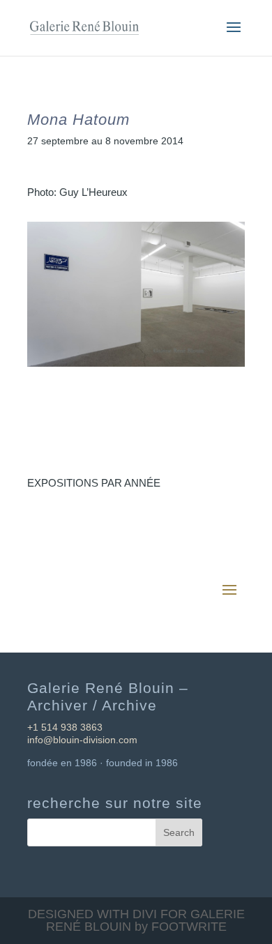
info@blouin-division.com (82, 739)
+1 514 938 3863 (65, 727)
